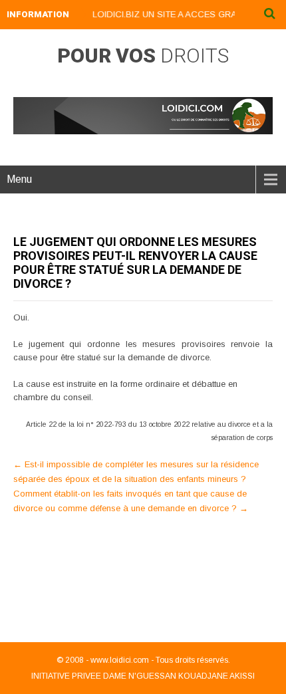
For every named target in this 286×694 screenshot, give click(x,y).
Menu (19, 179)
